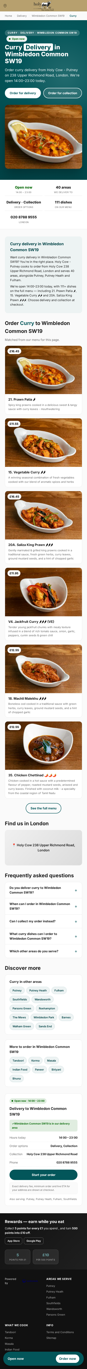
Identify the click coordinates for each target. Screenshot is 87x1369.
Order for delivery (23, 93)
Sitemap (51, 1337)
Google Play (34, 1240)
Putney (17, 990)
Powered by (10, 1281)
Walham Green (22, 1026)
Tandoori (18, 1060)
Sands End (45, 1026)
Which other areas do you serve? (34, 951)
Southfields (20, 999)
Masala (51, 1060)
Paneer (39, 1069)
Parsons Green (22, 1008)
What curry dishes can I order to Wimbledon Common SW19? (33, 936)
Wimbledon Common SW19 (48, 15)
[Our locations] (5, 6)
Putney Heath (38, 990)
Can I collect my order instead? (32, 921)
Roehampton (47, 1008)
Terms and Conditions (60, 1332)
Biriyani (56, 1069)
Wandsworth (43, 999)
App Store (13, 1240)
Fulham (59, 990)
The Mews (19, 1017)
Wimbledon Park (44, 1017)
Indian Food (20, 1069)
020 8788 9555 (24, 217)
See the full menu (43, 808)
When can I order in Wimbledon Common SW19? (40, 906)
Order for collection (62, 93)
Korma (35, 1060)
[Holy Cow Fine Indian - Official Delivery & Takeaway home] (43, 5)
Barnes (66, 1017)
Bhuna (17, 1078)
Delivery (22, 15)
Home (8, 15)
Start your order (43, 1175)
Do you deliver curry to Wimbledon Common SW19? (35, 890)
